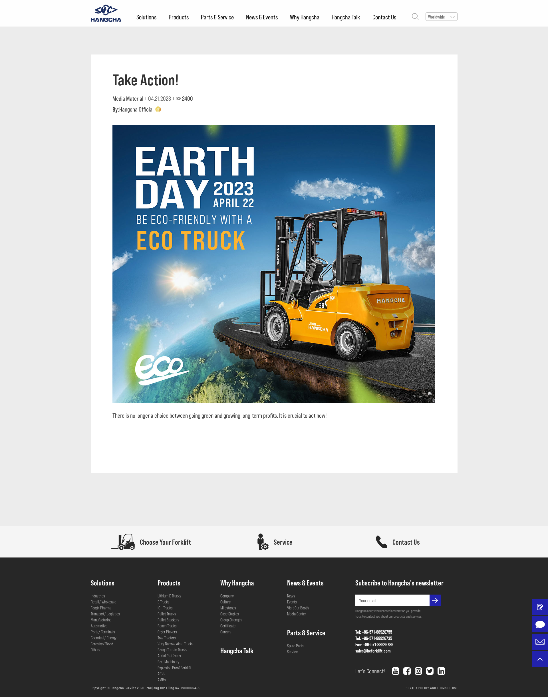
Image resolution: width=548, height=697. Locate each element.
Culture (225, 601)
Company (227, 595)
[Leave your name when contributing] (540, 607)
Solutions (146, 17)
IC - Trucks (165, 607)
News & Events (262, 17)
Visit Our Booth (298, 607)
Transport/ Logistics (105, 613)
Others (95, 649)
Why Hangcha (304, 17)
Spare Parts (295, 645)
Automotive (99, 625)
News (291, 595)
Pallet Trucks (167, 613)
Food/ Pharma (101, 607)
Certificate (227, 625)
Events (292, 601)
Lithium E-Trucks (169, 595)
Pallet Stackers (168, 619)
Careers (225, 631)
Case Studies (229, 613)
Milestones (228, 607)
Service (292, 651)
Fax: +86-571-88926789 (374, 644)
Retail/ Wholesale (103, 601)
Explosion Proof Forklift (174, 667)
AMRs (162, 679)
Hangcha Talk (346, 17)
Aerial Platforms (169, 655)
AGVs (161, 673)
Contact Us (384, 17)
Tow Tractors (167, 637)
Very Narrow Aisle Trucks (176, 643)
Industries (98, 595)
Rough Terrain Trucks (172, 649)
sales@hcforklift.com (373, 650)
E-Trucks (164, 601)
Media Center (296, 613)
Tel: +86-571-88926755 (373, 632)
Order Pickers (167, 631)
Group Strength (230, 619)
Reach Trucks (167, 625)
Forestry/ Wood (102, 643)
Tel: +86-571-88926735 (373, 638)
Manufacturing (101, 619)
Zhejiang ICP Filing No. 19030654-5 (173, 687)
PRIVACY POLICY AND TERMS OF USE (431, 687)
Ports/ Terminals (103, 631)
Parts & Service (217, 17)
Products (179, 17)
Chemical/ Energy (103, 637)
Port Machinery (168, 661)
